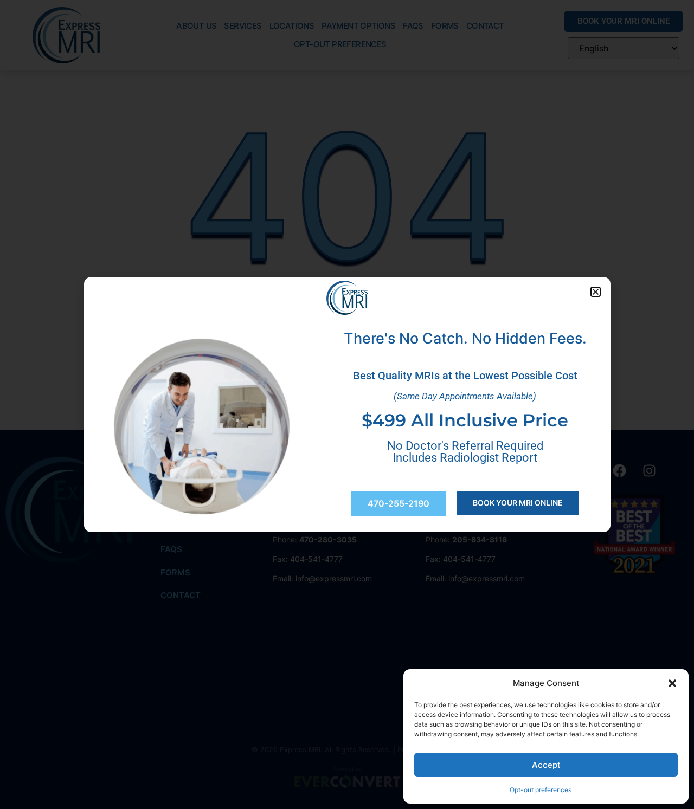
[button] (672, 683)
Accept (546, 765)
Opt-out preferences (540, 790)
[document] (347, 404)
